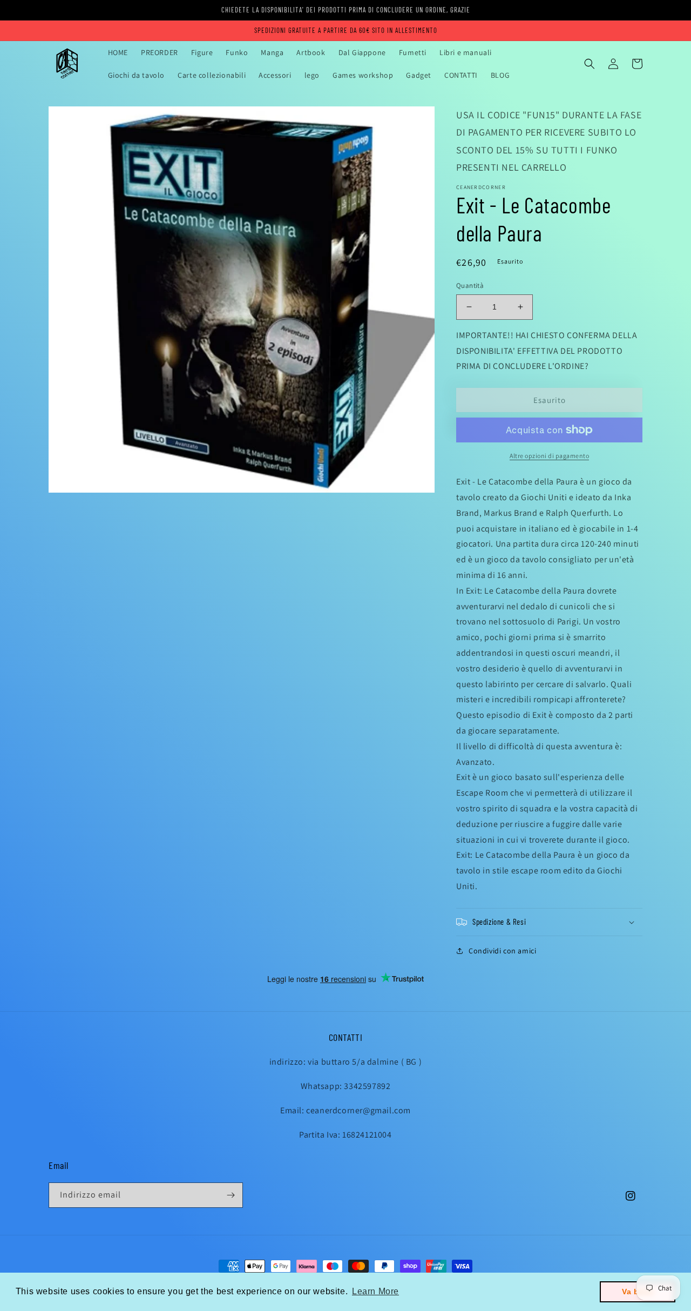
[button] (589, 64)
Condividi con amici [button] (502, 951)
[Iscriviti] (230, 1195)
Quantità (470, 285)
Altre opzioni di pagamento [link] (549, 456)
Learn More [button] (375, 1291)
